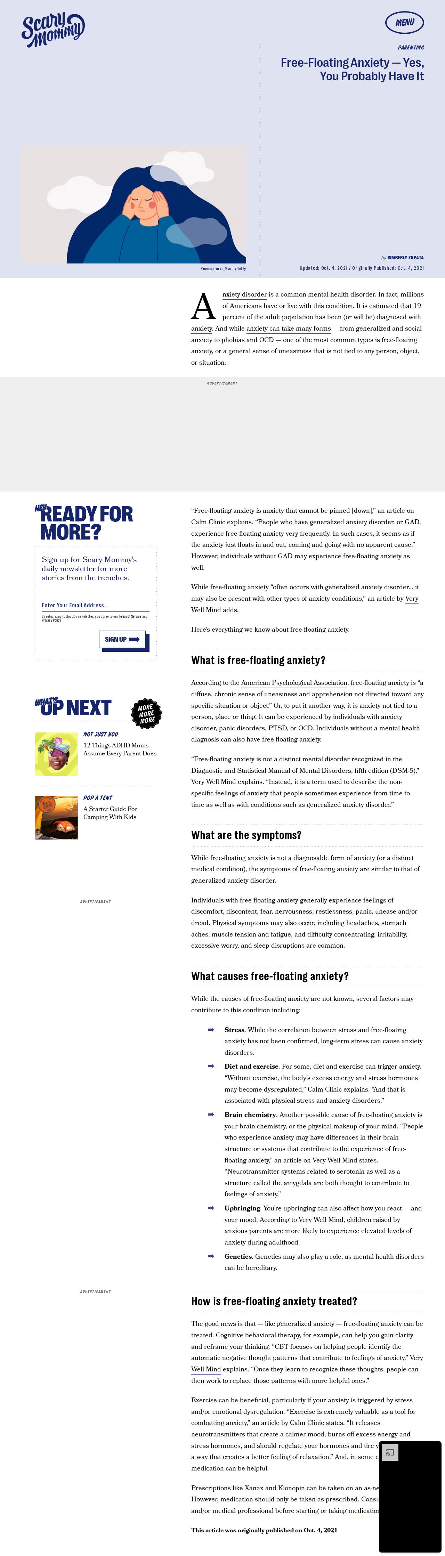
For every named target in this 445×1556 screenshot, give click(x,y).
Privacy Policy (51, 620)
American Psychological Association (294, 683)
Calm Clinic (208, 522)
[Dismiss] (433, 1447)
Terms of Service (130, 616)
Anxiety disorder (244, 295)
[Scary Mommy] (53, 29)
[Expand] (386, 1447)
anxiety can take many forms (288, 328)
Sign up (116, 639)
